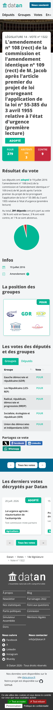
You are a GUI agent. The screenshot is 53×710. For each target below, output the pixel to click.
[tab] (10, 361)
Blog (29, 592)
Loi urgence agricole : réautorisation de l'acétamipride (17, 514)
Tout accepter (18, 701)
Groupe (8, 369)
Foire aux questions (38, 605)
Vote (38, 369)
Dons (6, 626)
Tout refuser (38, 701)
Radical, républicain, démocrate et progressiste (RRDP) (15, 402)
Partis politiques (12, 611)
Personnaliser (13, 706)
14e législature (35, 556)
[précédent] (10, 543)
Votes (38, 15)
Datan (10, 556)
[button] (27, 273)
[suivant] (43, 543)
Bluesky (10, 659)
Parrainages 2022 (36, 599)
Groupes (24, 15)
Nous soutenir (40, 5)
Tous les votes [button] (26, 465)
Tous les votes (26, 542)
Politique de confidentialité (36, 706)
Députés (8, 15)
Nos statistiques (12, 605)
